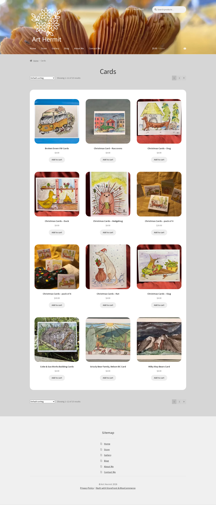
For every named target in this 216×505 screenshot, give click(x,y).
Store (44, 48)
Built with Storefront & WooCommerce (115, 488)
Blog (66, 48)
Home (33, 48)
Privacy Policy (87, 488)
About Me (79, 48)
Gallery (55, 48)
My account (139, 9)
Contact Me (95, 48)
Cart (128, 9)
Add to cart (57, 159)
